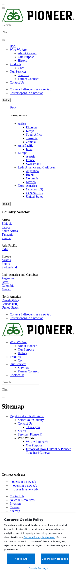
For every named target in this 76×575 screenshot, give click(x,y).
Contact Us (25, 423)
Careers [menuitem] (26, 93)
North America (27, 185)
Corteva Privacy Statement (39, 537)
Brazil (30, 174)
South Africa (34, 134)
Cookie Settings (38, 568)
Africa (22, 123)
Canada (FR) (34, 193)
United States (34, 196)
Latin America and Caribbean (37, 167)
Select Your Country (31, 420)
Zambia (31, 142)
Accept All (21, 558)
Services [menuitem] (23, 75)
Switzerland (33, 163)
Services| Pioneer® (30, 434)
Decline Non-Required (55, 558)
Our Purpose (34, 445)
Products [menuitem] (15, 64)
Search (22, 430)
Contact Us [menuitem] (17, 82)
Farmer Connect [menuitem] (28, 78)
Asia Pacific (25, 145)
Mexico (31, 182)
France (30, 160)
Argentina (32, 171)
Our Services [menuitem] (18, 71)
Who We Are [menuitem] (18, 49)
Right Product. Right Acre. (27, 416)
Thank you (33, 427)
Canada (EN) (34, 189)
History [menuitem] (22, 60)
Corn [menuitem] (21, 68)
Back (13, 46)
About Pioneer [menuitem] (27, 53)
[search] (3, 40)
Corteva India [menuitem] (30, 89)
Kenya (30, 131)
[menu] (3, 4)
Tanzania (31, 138)
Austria (30, 156)
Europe (22, 152)
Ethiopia (31, 127)
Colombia (32, 178)
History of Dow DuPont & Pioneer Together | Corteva (48, 450)
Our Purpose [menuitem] (26, 57)
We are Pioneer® (37, 441)
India (6, 100)
